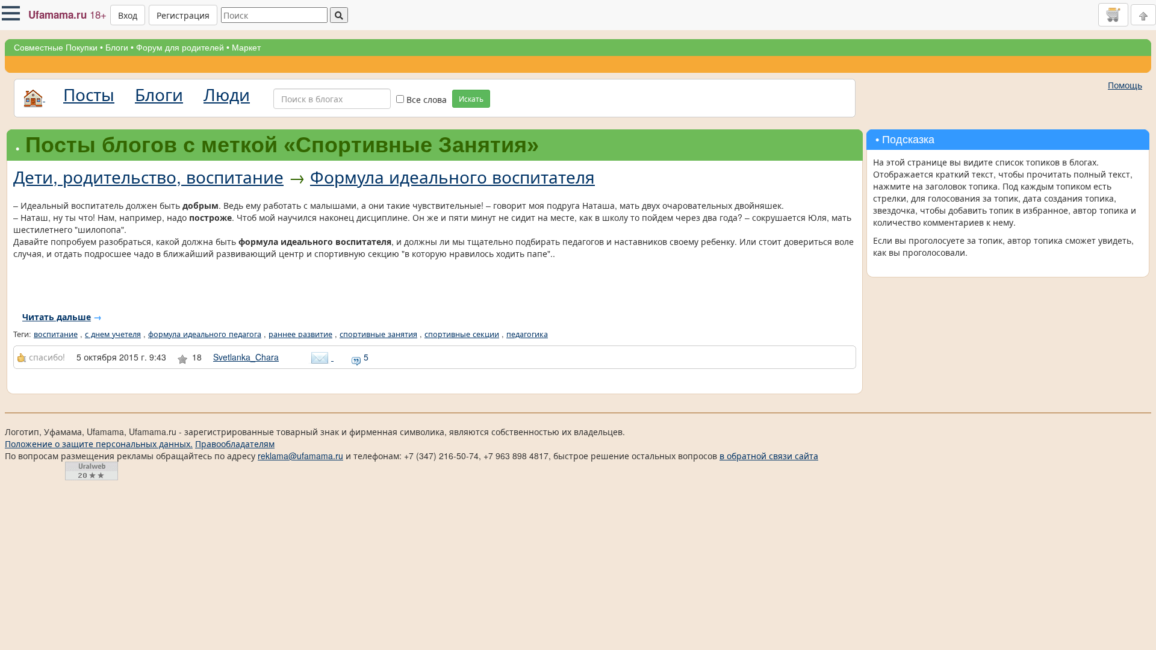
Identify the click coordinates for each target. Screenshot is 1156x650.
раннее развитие (300, 334)
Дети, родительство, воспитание (148, 176)
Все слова (425, 99)
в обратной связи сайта (768, 456)
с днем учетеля (113, 334)
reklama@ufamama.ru (300, 456)
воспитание (56, 334)
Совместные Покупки (56, 47)
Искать (471, 98)
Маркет (246, 47)
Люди (227, 94)
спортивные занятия (378, 334)
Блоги (116, 47)
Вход (127, 15)
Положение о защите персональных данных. (99, 444)
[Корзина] (1113, 14)
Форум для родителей (180, 47)
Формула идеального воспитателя (452, 176)
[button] (11, 13)
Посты (88, 94)
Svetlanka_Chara (246, 357)
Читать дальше (56, 317)
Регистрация (183, 15)
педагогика (527, 334)
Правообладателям (235, 444)
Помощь (1125, 85)
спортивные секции (461, 334)
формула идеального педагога (204, 334)
